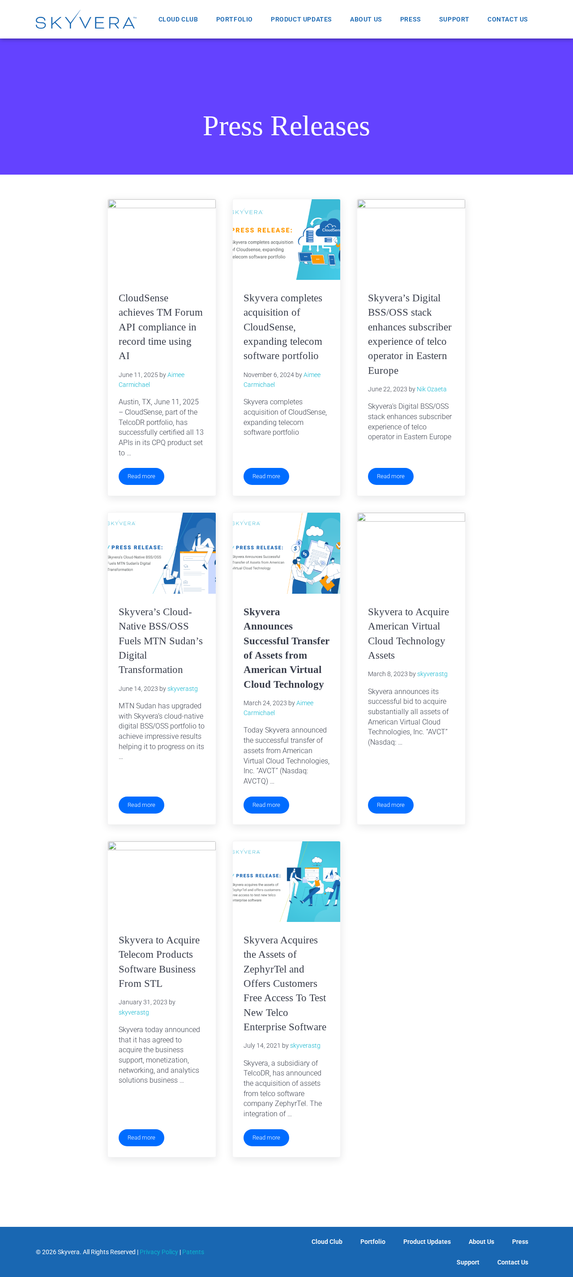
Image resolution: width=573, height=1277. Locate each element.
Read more (146, 474)
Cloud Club (178, 19)
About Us (366, 19)
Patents (193, 1252)
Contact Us (507, 19)
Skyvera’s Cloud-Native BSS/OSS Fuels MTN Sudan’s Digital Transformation (161, 640)
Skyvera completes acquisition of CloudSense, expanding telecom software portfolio (283, 326)
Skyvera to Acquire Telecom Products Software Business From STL (159, 961)
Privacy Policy (159, 1252)
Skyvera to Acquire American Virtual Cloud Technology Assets (408, 633)
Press (410, 19)
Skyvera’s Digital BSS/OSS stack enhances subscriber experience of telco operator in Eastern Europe (410, 334)
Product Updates (301, 19)
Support (454, 19)
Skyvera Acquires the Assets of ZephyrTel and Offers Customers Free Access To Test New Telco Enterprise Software (285, 983)
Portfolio (234, 19)
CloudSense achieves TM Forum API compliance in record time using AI (161, 326)
